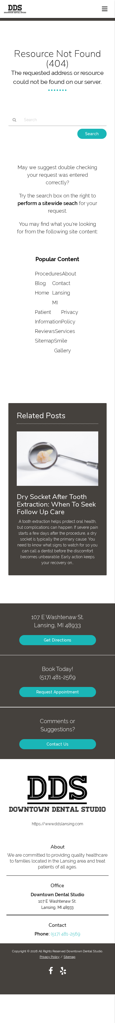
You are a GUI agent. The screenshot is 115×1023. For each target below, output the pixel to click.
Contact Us (58, 744)
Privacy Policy (49, 957)
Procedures (48, 274)
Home (42, 293)
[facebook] (51, 970)
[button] (106, 8)
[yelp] (63, 970)
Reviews (45, 331)
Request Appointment (57, 692)
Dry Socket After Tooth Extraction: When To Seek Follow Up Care (56, 504)
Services (65, 331)
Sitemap (44, 341)
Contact (61, 283)
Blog (40, 283)
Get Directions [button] (57, 640)
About (69, 274)
